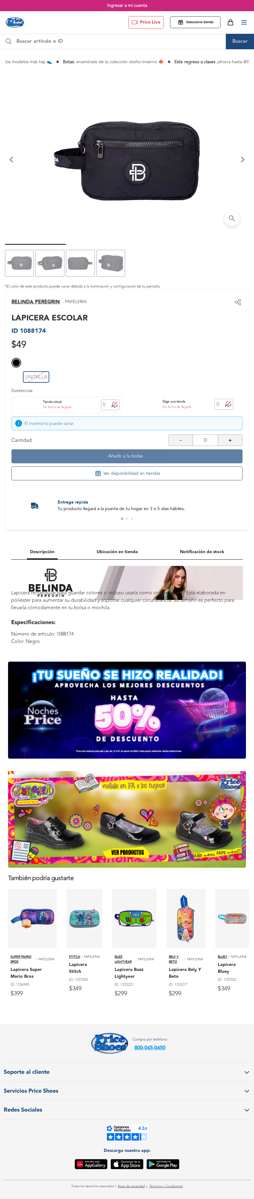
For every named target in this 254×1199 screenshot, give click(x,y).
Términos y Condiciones (166, 1186)
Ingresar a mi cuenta (127, 5)
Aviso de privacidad (131, 1186)
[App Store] (127, 1165)
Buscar (240, 41)
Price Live (150, 22)
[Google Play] (163, 1165)
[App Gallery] (91, 1165)
